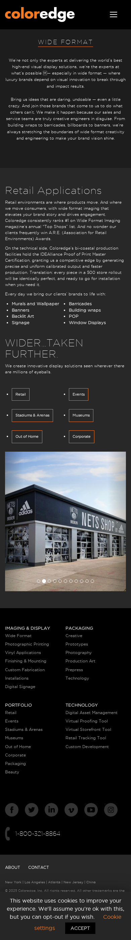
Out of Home (27, 436)
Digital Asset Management (92, 712)
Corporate (82, 436)
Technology (77, 678)
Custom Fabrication (25, 669)
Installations (17, 678)
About (12, 867)
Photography (79, 652)
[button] (14, 521)
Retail (20, 394)
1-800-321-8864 (37, 833)
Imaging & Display (27, 628)
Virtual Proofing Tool (87, 721)
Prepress (74, 669)
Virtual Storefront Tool (88, 729)
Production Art (80, 661)
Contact (38, 867)
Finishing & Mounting (25, 661)
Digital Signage (20, 686)
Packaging (79, 628)
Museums (81, 415)
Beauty (12, 772)
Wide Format (18, 635)
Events (79, 394)
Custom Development (87, 746)
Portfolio (18, 705)
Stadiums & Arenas (32, 415)
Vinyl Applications (23, 652)
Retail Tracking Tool (86, 738)
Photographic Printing (27, 644)
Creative (74, 635)
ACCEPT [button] (80, 928)
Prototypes (77, 644)
